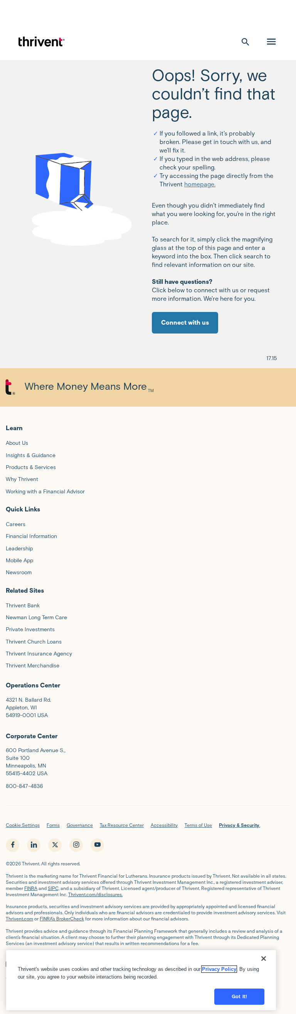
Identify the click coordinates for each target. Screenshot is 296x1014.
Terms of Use (198, 825)
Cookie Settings (23, 825)
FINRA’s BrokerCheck (62, 919)
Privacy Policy (219, 969)
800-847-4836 (24, 786)
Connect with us (185, 322)
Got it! (239, 996)
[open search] (245, 41)
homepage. (199, 184)
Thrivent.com (19, 919)
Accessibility (164, 825)
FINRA (30, 888)
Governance (80, 825)
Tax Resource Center (122, 825)
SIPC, (53, 888)
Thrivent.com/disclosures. (95, 894)
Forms (53, 825)
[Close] (263, 958)
